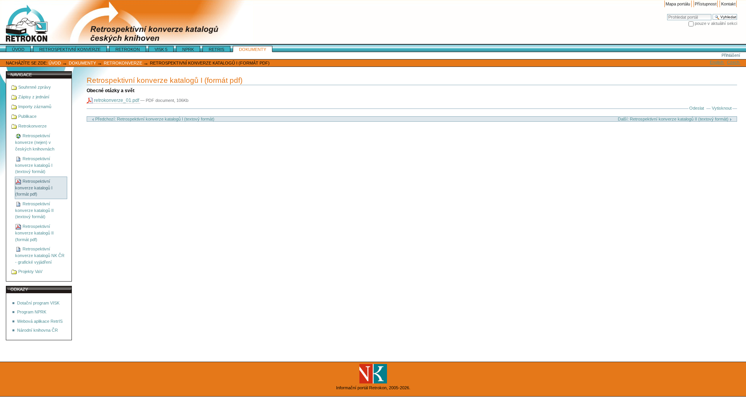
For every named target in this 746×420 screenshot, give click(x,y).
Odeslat (696, 108)
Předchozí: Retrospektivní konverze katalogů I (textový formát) (154, 119)
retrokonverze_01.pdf (116, 100)
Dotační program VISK (38, 303)
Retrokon (127, 49)
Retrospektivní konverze (70, 49)
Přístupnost (705, 4)
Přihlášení (731, 55)
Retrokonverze (123, 63)
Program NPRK (31, 312)
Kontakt (728, 4)
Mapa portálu (678, 4)
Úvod (18, 49)
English (717, 62)
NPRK (188, 49)
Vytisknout (722, 108)
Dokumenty (252, 49)
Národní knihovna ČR (37, 330)
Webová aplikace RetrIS (40, 321)
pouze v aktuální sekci (716, 23)
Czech (734, 62)
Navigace (21, 74)
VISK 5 (161, 49)
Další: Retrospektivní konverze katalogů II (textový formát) (674, 119)
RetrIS (216, 49)
